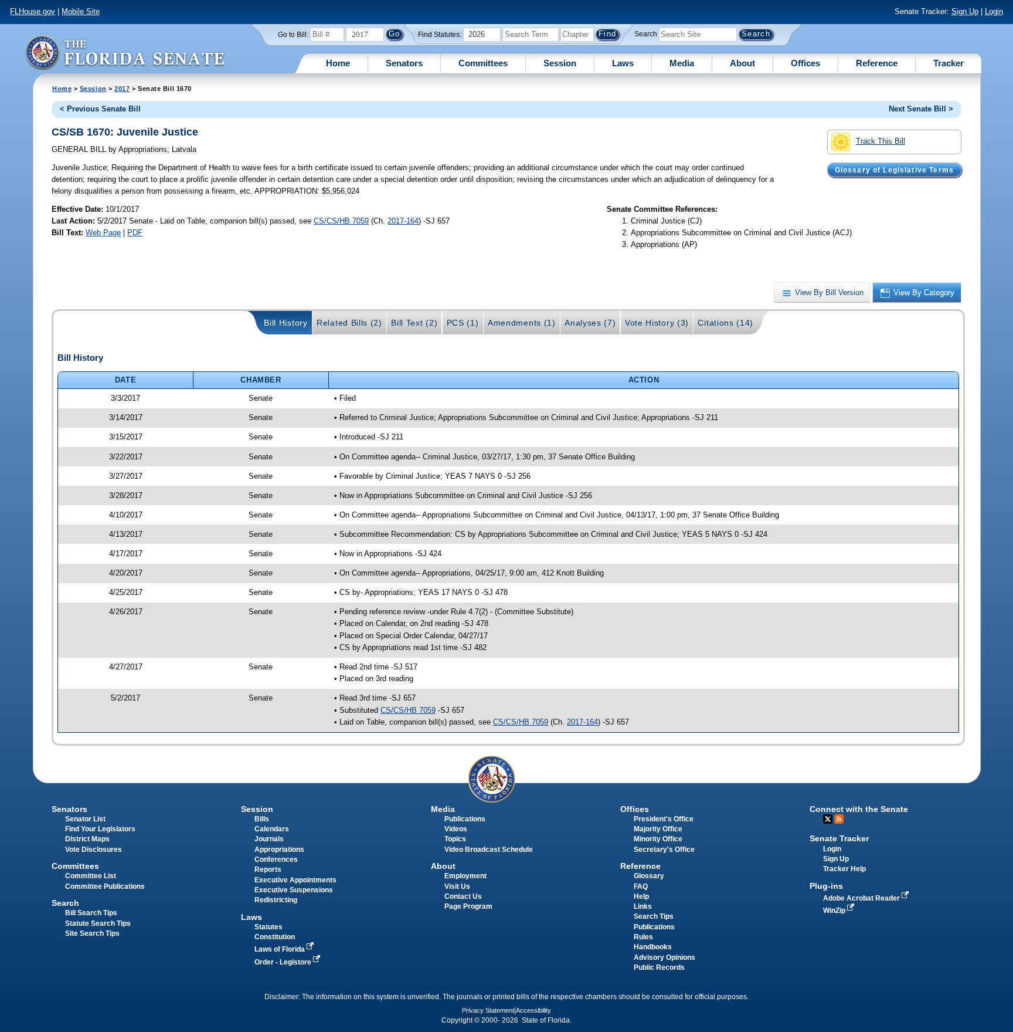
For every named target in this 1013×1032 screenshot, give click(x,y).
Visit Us (457, 886)
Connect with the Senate (859, 809)
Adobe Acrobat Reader (862, 898)
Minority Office (658, 838)
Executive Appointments (295, 880)
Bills (261, 819)
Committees (483, 63)
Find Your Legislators (100, 829)
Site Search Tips (92, 933)
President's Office (664, 819)
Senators (404, 63)
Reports (267, 869)
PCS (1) (463, 322)
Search (645, 34)
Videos (455, 829)
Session (559, 63)
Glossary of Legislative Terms (894, 169)
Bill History (285, 322)
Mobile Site (81, 11)
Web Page (103, 232)
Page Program (468, 906)
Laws (623, 63)
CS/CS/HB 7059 (341, 220)
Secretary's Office (664, 849)
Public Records (659, 967)
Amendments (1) (522, 322)
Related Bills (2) (349, 322)
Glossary (649, 875)
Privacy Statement (488, 1010)
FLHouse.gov (32, 11)
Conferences (276, 859)
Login (994, 11)
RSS (839, 819)
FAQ (641, 886)
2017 (122, 88)
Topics (455, 838)
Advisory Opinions (664, 957)
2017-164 (403, 220)
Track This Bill (880, 141)
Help (641, 896)
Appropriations (279, 849)
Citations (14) (725, 322)
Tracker (948, 63)
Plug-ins (826, 886)
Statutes (268, 927)
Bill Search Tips (91, 912)
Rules (643, 936)
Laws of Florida (280, 949)
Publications (464, 819)
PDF (134, 232)
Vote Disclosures (93, 849)
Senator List (85, 819)
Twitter (827, 819)
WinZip (835, 910)
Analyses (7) (590, 322)
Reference (877, 63)
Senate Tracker (839, 838)
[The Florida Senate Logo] (125, 52)
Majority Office (658, 829)
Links (643, 906)
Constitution (274, 936)
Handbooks (653, 946)
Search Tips (654, 916)
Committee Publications (105, 886)
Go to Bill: (293, 34)
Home (338, 63)
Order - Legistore (283, 962)
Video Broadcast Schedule (488, 849)
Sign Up (964, 11)
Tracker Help (844, 868)
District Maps (87, 838)
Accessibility (533, 1010)
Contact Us (463, 896)
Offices (805, 63)
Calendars (271, 829)
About (742, 63)
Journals (269, 838)
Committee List (90, 875)
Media (681, 63)
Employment (465, 875)
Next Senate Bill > (921, 108)
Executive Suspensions (293, 890)
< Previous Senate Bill (100, 108)
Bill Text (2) (414, 322)
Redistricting (275, 900)
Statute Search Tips (98, 923)
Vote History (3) (657, 322)
